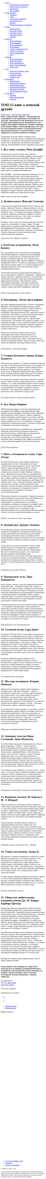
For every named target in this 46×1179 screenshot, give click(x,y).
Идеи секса (14, 67)
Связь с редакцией (12, 1165)
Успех (7, 27)
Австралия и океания (18, 19)
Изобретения (15, 81)
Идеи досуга (5, 114)
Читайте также (11, 1006)
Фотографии (14, 11)
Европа (12, 23)
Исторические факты (18, 87)
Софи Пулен (11, 983)
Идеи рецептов (15, 73)
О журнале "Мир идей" (14, 1161)
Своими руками (16, 75)
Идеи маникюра (16, 45)
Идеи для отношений (18, 65)
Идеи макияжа (15, 43)
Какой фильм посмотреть (19, 5)
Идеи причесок (15, 41)
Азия (12, 17)
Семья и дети (15, 77)
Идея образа (14, 47)
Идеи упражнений (17, 53)
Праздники (14, 9)
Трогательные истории (18, 91)
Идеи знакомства (16, 59)
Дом (7, 69)
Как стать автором (17, 97)
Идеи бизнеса (15, 29)
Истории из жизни (17, 89)
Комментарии (10, 1008)
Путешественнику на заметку (21, 25)
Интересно (9, 79)
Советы (13, 37)
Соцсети (13, 99)
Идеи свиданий (16, 61)
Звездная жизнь (16, 35)
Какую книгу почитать (18, 7)
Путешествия (10, 13)
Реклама (13, 95)
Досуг (7, 3)
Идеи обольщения (17, 63)
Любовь (8, 57)
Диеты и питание (16, 51)
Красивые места (16, 21)
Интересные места (17, 85)
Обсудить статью (7, 985)
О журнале (9, 93)
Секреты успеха (16, 33)
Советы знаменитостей (18, 49)
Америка (13, 15)
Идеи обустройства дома (19, 71)
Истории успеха (16, 31)
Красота (8, 39)
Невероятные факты (17, 83)
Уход (11, 55)
